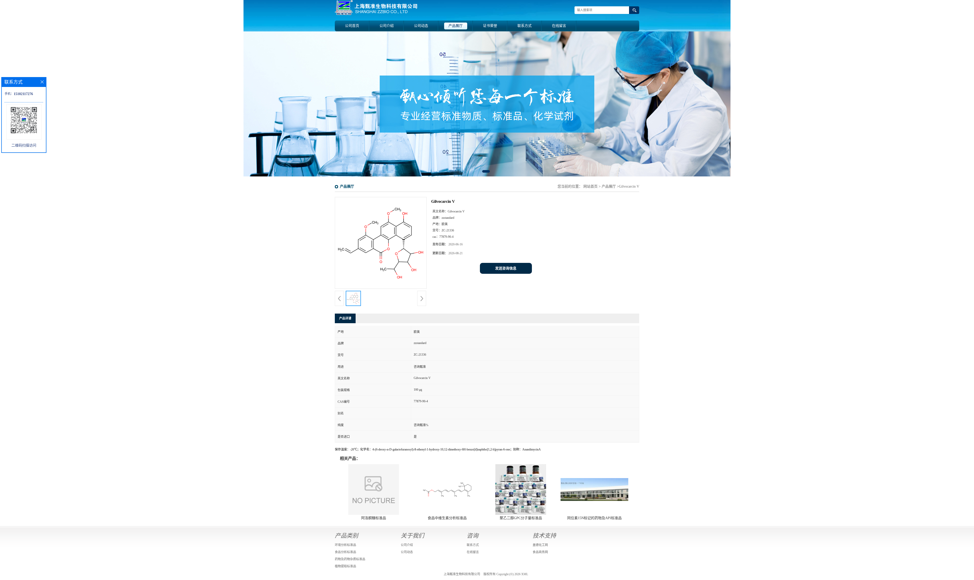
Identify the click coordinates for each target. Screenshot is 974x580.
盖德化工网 (540, 545)
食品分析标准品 (345, 552)
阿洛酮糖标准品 (373, 518)
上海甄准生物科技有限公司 (462, 574)
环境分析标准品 (345, 545)
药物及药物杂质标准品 (350, 559)
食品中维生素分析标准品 (447, 518)
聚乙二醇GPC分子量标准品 (521, 518)
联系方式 (524, 26)
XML (524, 574)
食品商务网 (540, 552)
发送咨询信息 (505, 268)
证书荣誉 (490, 26)
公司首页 (352, 26)
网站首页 (590, 186)
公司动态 (421, 26)
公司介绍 (386, 26)
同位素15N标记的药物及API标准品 (594, 518)
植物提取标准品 (345, 566)
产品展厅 (455, 26)
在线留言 (559, 26)
